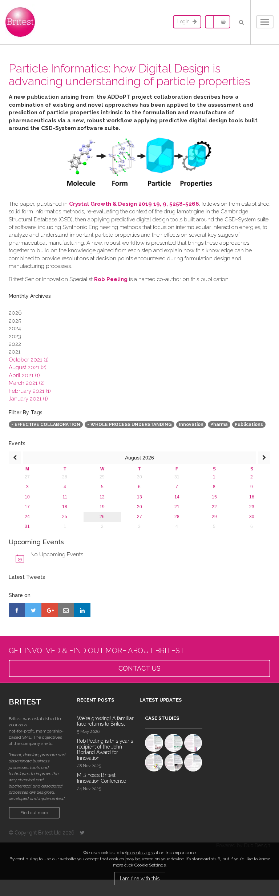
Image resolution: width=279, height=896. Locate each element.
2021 (14, 351)
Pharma (219, 424)
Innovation (191, 424)
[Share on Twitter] (33, 609)
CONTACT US (139, 668)
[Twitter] (82, 832)
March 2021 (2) (27, 383)
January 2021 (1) (28, 398)
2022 (15, 344)
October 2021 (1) (29, 359)
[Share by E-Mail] (66, 609)
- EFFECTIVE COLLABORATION (45, 424)
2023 (15, 336)
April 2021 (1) (24, 375)
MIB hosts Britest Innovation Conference (101, 777)
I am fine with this (139, 878)
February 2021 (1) (30, 391)
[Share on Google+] (49, 609)
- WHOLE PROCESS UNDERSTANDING (129, 424)
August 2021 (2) (27, 367)
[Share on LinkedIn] (82, 609)
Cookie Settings (150, 865)
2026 (15, 312)
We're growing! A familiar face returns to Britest (105, 721)
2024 (15, 328)
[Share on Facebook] (17, 609)
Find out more (34, 812)
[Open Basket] (221, 21)
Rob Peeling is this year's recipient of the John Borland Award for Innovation (105, 749)
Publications (249, 424)
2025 (15, 320)
